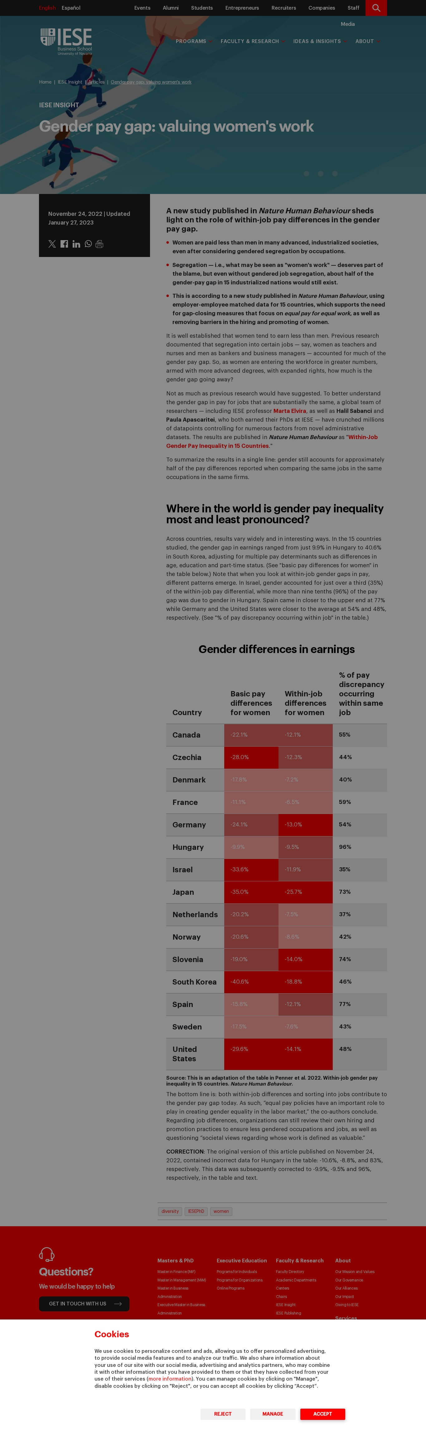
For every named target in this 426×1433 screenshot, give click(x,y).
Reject (223, 1414)
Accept (322, 1414)
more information (169, 1379)
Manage (273, 1414)
